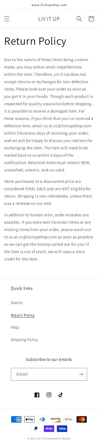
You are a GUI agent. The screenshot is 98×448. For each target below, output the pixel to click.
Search (17, 302)
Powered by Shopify (59, 438)
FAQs (15, 327)
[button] (7, 19)
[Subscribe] (81, 374)
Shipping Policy (24, 339)
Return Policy (23, 315)
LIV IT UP (42, 438)
